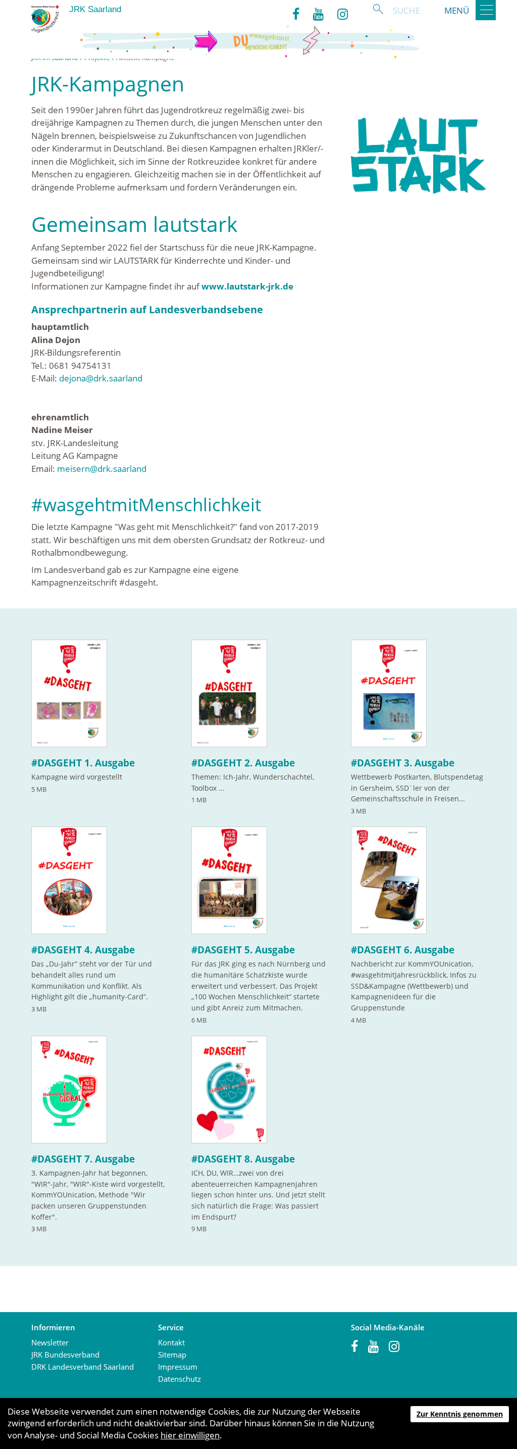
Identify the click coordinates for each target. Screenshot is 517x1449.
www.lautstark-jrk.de (247, 286)
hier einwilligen (190, 1435)
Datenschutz (179, 1379)
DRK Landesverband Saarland (82, 1367)
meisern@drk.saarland (101, 468)
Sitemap (172, 1354)
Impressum (177, 1367)
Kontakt (171, 1342)
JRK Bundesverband (65, 1354)
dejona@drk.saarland (100, 378)
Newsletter (50, 1342)
